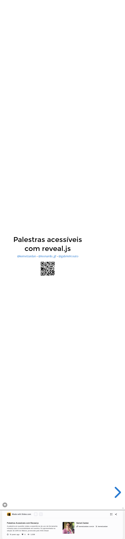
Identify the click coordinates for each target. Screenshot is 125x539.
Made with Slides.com (21, 514)
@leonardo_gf (47, 256)
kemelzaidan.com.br (86, 526)
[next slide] (116, 492)
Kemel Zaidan (82, 523)
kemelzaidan (103, 526)
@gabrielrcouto (68, 256)
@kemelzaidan (26, 256)
